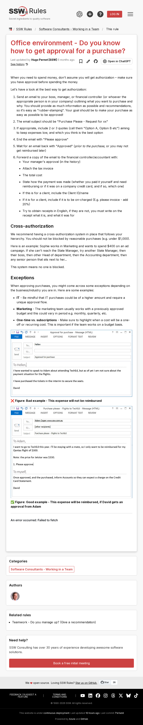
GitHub (84, 719)
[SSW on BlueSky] (128, 695)
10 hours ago (93, 713)
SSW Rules (24, 29)
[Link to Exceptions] (37, 277)
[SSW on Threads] (113, 695)
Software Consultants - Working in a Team (69, 29)
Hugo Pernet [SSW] (44, 59)
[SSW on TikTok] (136, 695)
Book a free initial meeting (71, 663)
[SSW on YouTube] (82, 695)
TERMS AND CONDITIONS (59, 696)
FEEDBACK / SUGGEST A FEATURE (23, 696)
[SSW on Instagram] (105, 695)
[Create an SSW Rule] (90, 14)
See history (18, 64)
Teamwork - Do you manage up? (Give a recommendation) (54, 622)
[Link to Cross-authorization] (57, 226)
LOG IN (114, 14)
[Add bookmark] (81, 61)
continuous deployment (56, 713)
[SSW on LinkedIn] (90, 695)
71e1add (119, 713)
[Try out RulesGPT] (79, 14)
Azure (72, 719)
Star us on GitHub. (86, 682)
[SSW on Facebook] (98, 695)
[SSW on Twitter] (121, 695)
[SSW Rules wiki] (100, 14)
